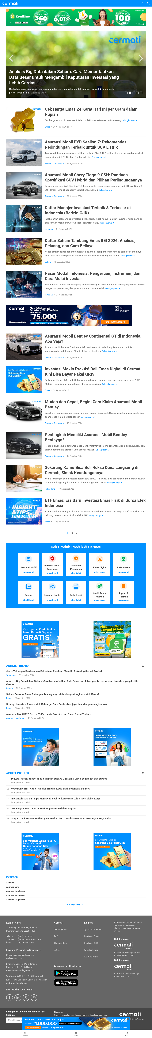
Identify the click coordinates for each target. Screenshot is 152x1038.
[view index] (143, 665)
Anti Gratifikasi (91, 957)
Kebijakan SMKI (91, 943)
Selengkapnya (74, 904)
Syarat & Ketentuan (93, 929)
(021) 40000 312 (25, 936)
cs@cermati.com (26, 942)
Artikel (57, 950)
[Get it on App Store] (82, 982)
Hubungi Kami (60, 943)
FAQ (56, 936)
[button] (11, 58)
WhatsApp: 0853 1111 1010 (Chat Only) (24, 976)
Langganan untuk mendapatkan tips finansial (25, 1013)
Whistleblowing (91, 950)
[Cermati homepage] (130, 1014)
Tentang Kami (60, 929)
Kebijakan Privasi (92, 936)
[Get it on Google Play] (82, 973)
